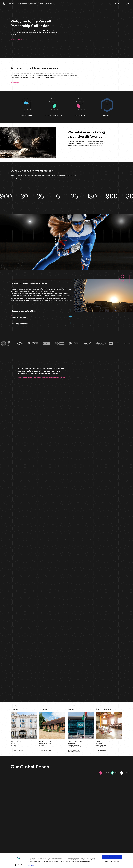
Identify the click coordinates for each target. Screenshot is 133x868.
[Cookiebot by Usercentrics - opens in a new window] (18, 865)
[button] (128, 4)
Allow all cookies (112, 856)
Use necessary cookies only (112, 861)
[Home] (3, 3)
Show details (31, 865)
